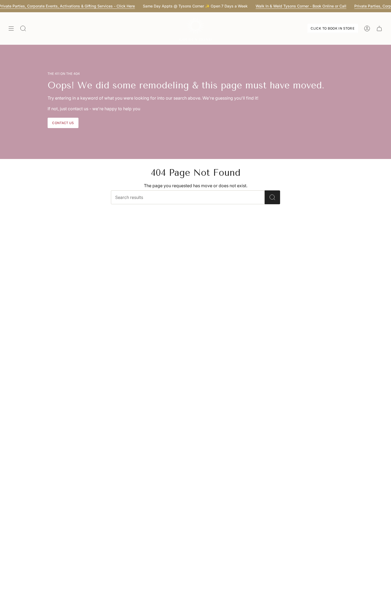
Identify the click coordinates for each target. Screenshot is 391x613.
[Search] (272, 197)
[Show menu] (11, 28)
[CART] (379, 28)
